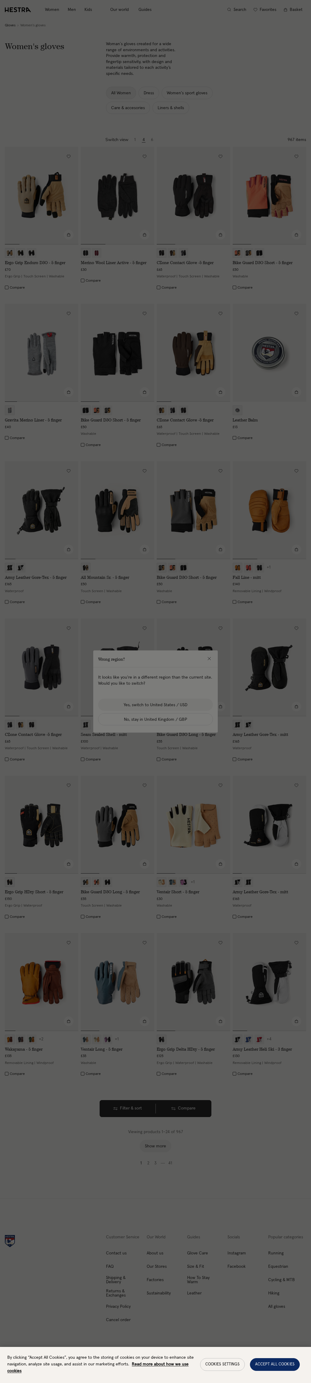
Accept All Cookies (275, 1364)
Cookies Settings (222, 1364)
